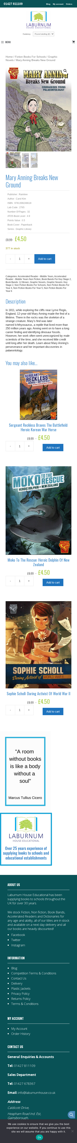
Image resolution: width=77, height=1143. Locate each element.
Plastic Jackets (20, 988)
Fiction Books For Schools (30, 56)
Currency (27, 34)
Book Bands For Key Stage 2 (56, 279)
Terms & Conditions (24, 1004)
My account (58, 4)
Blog (48, 4)
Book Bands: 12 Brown (17, 282)
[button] (65, 70)
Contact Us (18, 978)
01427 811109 (13, 3)
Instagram (18, 945)
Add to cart (44, 258)
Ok (39, 1137)
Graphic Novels (38, 282)
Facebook (18, 935)
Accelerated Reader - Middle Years (35, 276)
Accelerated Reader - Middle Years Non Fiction (36, 278)
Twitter (16, 940)
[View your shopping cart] (74, 42)
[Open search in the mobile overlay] (69, 1115)
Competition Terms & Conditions (33, 973)
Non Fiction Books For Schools (30, 285)
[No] (72, 1131)
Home (9, 56)
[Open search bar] (71, 1115)
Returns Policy (20, 998)
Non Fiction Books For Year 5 (28, 288)
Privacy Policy (20, 993)
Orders (69, 4)
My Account (19, 1028)
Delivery (16, 983)
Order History (20, 1033)
